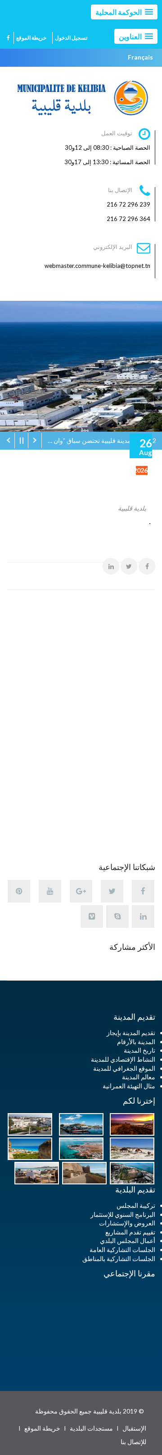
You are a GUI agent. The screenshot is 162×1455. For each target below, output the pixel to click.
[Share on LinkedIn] (111, 566)
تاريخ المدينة (139, 1050)
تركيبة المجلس (136, 1205)
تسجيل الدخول (71, 37)
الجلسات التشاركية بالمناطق (118, 1258)
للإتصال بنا (133, 1442)
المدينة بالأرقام (136, 1041)
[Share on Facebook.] (147, 566)
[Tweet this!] (129, 566)
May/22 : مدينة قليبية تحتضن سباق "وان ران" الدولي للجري (99, 440)
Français (140, 57)
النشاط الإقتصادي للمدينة (123, 1059)
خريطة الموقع (31, 37)
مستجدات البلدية (91, 1428)
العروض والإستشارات (127, 1223)
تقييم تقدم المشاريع (130, 1232)
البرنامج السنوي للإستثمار (122, 1214)
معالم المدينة (138, 1077)
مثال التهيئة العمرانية (129, 1086)
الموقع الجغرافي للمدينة (124, 1068)
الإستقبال (134, 1428)
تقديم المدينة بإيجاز (131, 1032)
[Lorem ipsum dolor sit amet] (130, 1124)
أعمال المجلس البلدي (127, 1240)
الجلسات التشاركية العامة (122, 1249)
